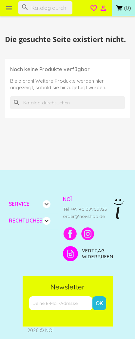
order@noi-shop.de (84, 216)
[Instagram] (88, 233)
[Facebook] (70, 233)
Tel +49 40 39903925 (85, 209)
